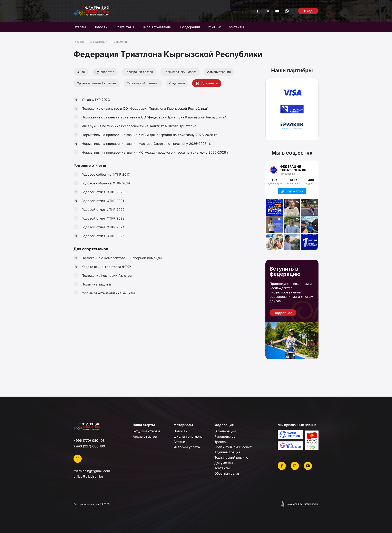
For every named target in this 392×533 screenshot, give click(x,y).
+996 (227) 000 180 (89, 446)
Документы (210, 83)
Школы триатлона (156, 27)
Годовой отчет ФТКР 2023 (103, 218)
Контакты (236, 27)
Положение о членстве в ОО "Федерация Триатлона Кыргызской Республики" (145, 108)
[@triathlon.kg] (274, 170)
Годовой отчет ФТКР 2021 (103, 201)
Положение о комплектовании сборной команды (122, 258)
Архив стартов (145, 436)
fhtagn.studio (311, 504)
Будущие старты (146, 431)
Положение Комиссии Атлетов (107, 276)
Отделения (177, 83)
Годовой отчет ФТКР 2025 (103, 236)
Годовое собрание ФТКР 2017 (106, 174)
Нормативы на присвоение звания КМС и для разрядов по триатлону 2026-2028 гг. (150, 135)
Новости (101, 27)
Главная (79, 41)
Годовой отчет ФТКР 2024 (103, 227)
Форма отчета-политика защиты (108, 293)
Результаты (125, 27)
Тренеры (221, 442)
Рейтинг (214, 27)
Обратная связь (227, 473)
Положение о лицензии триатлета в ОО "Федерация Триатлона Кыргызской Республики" (154, 117)
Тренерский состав (139, 72)
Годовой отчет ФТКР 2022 (103, 210)
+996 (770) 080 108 (89, 440)
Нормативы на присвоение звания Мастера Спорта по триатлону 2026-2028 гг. (146, 144)
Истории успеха (187, 447)
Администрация (219, 72)
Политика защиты (96, 284)
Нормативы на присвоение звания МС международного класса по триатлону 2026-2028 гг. (156, 152)
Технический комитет (143, 83)
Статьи (179, 442)
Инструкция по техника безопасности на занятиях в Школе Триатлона (139, 126)
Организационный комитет (96, 83)
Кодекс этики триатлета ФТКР (106, 267)
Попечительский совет (180, 72)
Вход (308, 11)
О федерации (189, 27)
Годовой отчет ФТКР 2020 (103, 192)
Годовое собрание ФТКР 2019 (106, 183)
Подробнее (283, 313)
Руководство (104, 72)
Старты (80, 27)
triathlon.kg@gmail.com (92, 471)
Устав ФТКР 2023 (96, 100)
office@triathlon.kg (88, 476)
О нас (81, 72)
